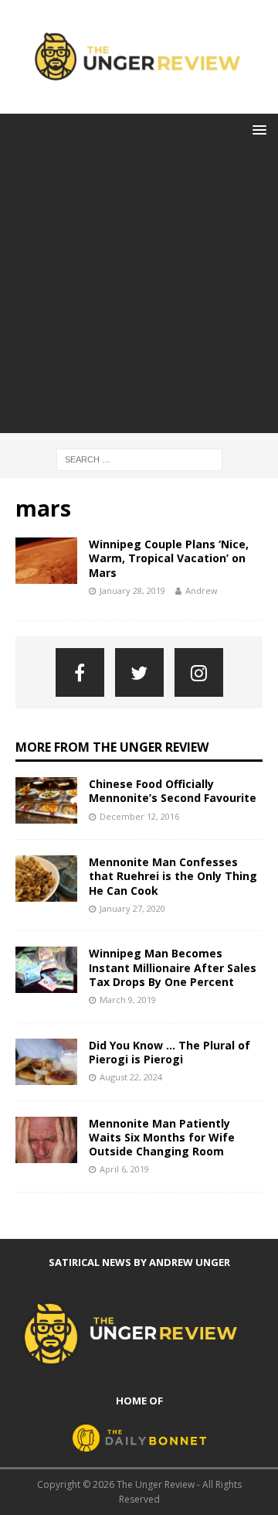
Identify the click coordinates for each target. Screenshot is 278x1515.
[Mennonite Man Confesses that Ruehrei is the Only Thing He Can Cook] (46, 878)
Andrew (201, 590)
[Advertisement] (139, 294)
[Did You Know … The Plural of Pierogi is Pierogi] (46, 1062)
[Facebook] (80, 672)
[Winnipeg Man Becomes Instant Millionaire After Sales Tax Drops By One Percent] (46, 970)
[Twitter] (139, 672)
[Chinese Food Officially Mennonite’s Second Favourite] (46, 800)
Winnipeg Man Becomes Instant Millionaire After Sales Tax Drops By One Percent (172, 967)
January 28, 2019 (132, 590)
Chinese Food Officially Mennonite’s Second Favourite (172, 790)
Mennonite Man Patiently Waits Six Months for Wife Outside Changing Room (162, 1137)
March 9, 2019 (128, 999)
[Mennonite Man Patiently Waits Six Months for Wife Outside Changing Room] (46, 1140)
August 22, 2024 (131, 1077)
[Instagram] (199, 672)
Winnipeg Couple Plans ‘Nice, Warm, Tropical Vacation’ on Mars (169, 558)
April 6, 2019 (124, 1169)
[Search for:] (139, 458)
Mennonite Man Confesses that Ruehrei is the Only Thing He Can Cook (173, 876)
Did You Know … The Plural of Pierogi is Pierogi (169, 1052)
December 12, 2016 (139, 816)
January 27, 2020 (132, 908)
